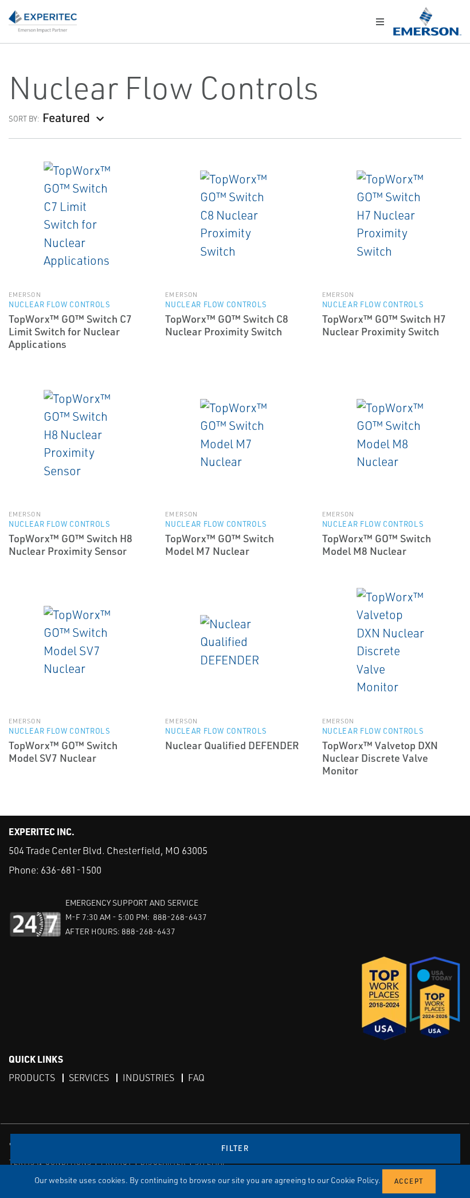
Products (32, 1077)
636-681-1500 (71, 870)
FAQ (196, 1077)
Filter (235, 1148)
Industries (148, 1077)
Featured (66, 117)
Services (89, 1077)
